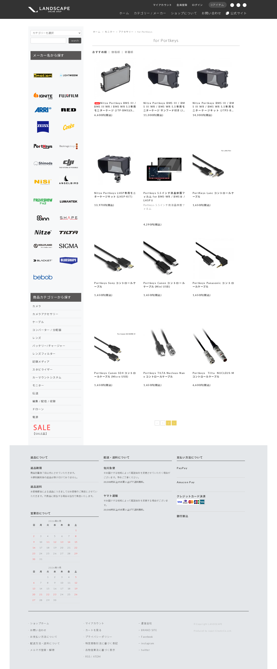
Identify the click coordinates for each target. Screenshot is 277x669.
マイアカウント (162, 4)
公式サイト (238, 13)
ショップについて (184, 13)
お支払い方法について (43, 636)
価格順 (115, 52)
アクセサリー (126, 31)
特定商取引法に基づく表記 (101, 643)
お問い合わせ (211, 13)
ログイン (197, 4)
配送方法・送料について (45, 643)
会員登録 (182, 4)
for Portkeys (144, 31)
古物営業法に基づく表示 (100, 649)
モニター (110, 31)
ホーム (124, 13)
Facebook (147, 636)
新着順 (129, 52)
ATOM (97, 656)
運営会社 (146, 623)
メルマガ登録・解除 (42, 649)
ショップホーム (39, 623)
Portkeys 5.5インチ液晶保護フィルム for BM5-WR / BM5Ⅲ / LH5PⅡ (164, 196)
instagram (147, 643)
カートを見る (93, 630)
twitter (145, 649)
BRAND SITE (149, 630)
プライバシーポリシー (98, 636)
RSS (87, 656)
